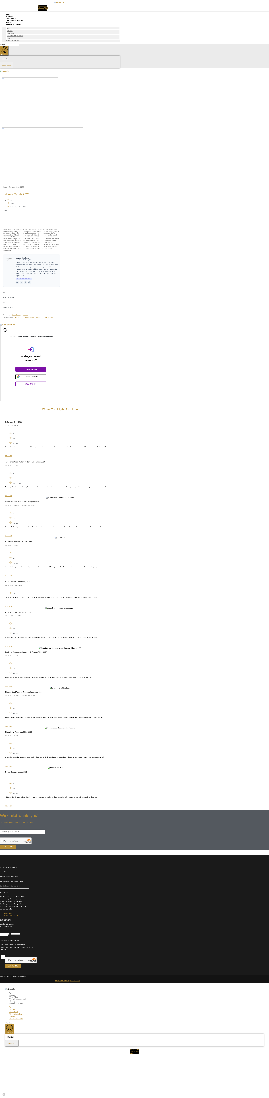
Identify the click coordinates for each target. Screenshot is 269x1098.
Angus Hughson (22, 258)
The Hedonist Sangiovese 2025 (12, 881)
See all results (6, 65)
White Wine (9, 585)
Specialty (14, 425)
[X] (21, 282)
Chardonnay (18, 585)
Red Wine (16, 315)
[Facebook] (25, 282)
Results (5, 59)
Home (5, 187)
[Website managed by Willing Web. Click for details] (4, 1094)
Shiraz (15, 465)
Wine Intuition (6, 927)
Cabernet (16, 505)
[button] (31, 216)
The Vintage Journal (15, 20)
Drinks (18, 318)
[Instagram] (29, 282)
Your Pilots (11, 18)
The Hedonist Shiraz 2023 (10, 886)
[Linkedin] (17, 282)
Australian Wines (44, 318)
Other (7, 425)
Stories (9, 16)
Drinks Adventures (7, 924)
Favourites (29, 318)
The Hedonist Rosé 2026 (9, 876)
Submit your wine (13, 24)
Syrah (25, 315)
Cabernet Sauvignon (28, 505)
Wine (8, 15)
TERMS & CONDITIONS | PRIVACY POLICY (67, 981)
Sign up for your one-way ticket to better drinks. (17, 822)
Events (9, 22)
